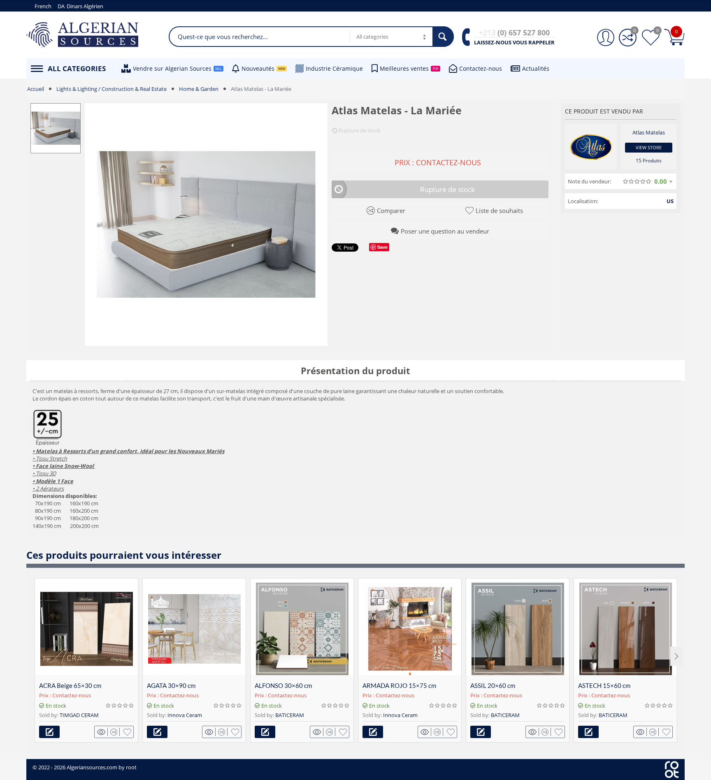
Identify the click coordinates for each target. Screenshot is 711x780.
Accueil (35, 89)
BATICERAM (289, 715)
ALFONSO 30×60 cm (283, 685)
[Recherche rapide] (443, 36)
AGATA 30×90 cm (171, 685)
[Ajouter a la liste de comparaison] (115, 732)
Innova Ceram (184, 715)
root (131, 767)
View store (649, 147)
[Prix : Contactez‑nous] (49, 732)
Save (382, 247)
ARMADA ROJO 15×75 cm (399, 685)
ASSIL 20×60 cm (492, 685)
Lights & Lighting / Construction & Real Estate (111, 89)
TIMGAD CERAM (79, 715)
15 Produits (649, 160)
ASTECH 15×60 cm (604, 685)
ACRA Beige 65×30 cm (70, 685)
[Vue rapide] (102, 732)
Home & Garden (198, 89)
